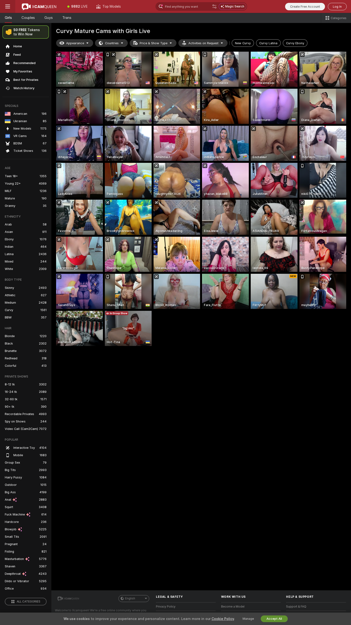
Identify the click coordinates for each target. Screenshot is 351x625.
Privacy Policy (166, 606)
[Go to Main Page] (39, 6)
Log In (337, 6)
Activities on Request (203, 43)
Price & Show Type (153, 43)
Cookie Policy (223, 619)
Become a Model (233, 606)
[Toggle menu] (7, 6)
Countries (112, 43)
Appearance (75, 43)
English (130, 598)
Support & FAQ (296, 606)
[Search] (214, 6)
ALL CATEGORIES (28, 601)
